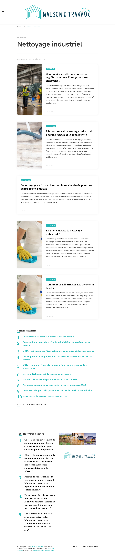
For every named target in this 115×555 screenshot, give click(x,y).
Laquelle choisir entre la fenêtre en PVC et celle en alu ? (38, 527)
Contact (77, 546)
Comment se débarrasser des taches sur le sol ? (70, 286)
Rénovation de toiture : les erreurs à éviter (45, 396)
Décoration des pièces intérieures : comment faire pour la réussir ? (38, 466)
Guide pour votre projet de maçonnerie (38, 448)
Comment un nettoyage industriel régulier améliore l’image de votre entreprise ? (67, 77)
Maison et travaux (36, 547)
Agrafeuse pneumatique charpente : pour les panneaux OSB (54, 385)
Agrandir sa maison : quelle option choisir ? (39, 488)
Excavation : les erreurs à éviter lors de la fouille (48, 336)
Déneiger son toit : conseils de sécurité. (38, 506)
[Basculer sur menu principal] (3, 12)
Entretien (50, 69)
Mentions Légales (47, 550)
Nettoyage (51, 126)
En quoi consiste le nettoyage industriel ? (64, 232)
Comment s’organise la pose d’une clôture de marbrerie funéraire (57, 390)
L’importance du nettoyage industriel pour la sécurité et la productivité (69, 133)
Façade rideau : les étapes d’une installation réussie (50, 379)
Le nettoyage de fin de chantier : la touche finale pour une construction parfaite (56, 187)
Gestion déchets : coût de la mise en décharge (47, 374)
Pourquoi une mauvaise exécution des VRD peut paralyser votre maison (56, 344)
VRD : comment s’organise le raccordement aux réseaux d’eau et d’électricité (57, 367)
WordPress (37, 550)
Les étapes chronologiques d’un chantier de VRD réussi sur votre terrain (57, 358)
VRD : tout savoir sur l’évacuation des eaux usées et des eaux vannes (58, 351)
